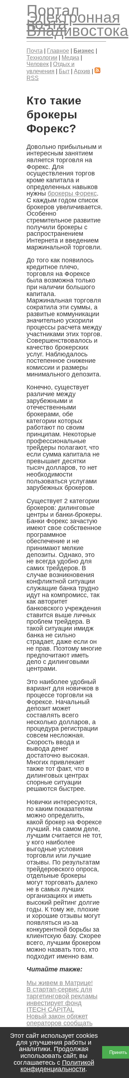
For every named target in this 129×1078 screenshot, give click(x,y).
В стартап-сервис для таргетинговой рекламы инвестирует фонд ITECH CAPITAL (62, 999)
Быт (64, 71)
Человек (38, 64)
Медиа (70, 57)
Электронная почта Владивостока (77, 24)
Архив (82, 71)
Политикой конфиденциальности (57, 1066)
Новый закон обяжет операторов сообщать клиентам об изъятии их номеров (62, 1026)
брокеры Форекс (72, 193)
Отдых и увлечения (51, 67)
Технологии (42, 57)
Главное (58, 50)
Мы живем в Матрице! (60, 982)
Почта (35, 50)
